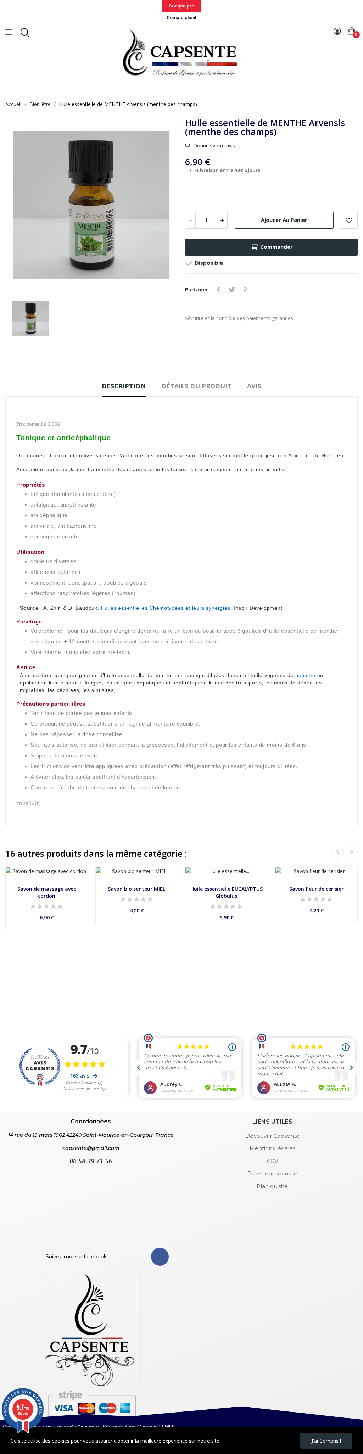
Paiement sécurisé (272, 1173)
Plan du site (272, 1186)
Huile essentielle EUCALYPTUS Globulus (226, 892)
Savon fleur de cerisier (316, 888)
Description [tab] (124, 386)
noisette (305, 675)
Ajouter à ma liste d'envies (349, 220)
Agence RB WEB (157, 1427)
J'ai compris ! (326, 1440)
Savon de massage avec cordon (46, 892)
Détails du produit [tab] (196, 386)
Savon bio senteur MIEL (136, 888)
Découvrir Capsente (272, 1136)
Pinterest (245, 289)
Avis (254, 386)
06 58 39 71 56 (90, 1161)
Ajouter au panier (284, 219)
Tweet (232, 289)
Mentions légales (272, 1148)
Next (352, 852)
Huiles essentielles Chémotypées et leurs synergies (165, 608)
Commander (276, 246)
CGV (272, 1161)
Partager (218, 289)
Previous (337, 852)
